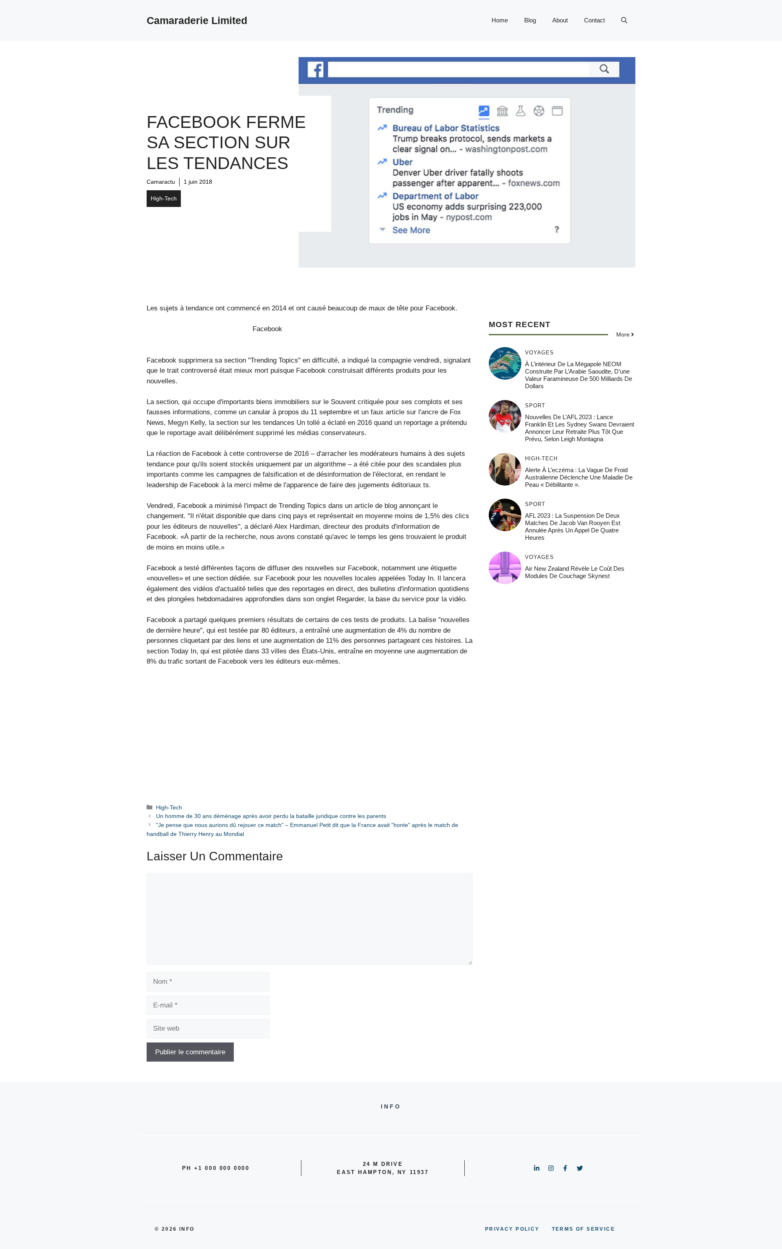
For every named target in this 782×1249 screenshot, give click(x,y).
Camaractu (161, 181)
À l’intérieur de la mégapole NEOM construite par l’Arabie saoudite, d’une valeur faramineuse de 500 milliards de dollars (578, 375)
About (560, 20)
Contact (594, 20)
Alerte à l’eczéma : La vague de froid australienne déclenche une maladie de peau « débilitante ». (579, 477)
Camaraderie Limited (197, 20)
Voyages (539, 352)
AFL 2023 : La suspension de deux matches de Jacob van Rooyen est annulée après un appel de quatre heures (572, 526)
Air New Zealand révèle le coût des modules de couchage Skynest (574, 572)
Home (500, 20)
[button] (624, 20)
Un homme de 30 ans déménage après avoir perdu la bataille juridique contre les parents (271, 816)
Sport (535, 405)
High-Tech (164, 198)
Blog (530, 20)
